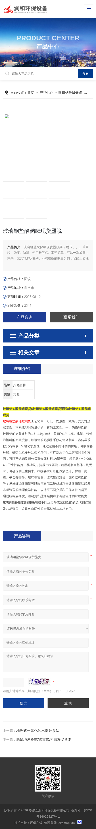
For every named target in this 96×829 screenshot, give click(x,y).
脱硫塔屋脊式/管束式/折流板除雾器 (44, 739)
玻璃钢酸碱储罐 (70, 93)
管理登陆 (50, 823)
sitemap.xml (66, 823)
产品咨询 (25, 317)
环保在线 (36, 823)
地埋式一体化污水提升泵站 (37, 730)
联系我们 (71, 317)
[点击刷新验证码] (40, 681)
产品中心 (46, 93)
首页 (30, 93)
